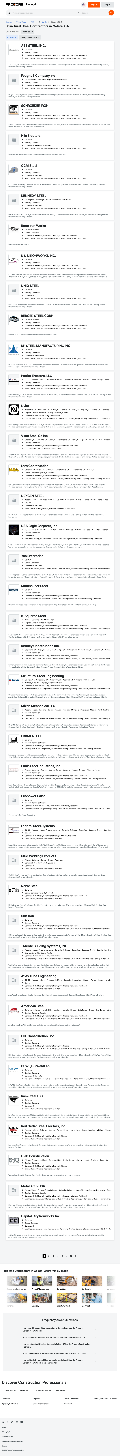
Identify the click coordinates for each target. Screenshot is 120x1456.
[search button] (111, 12)
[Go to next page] (75, 1256)
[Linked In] (3, 1422)
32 (71, 1256)
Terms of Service (7, 1436)
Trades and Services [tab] (43, 1390)
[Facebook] (7, 1422)
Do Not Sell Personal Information (12, 1441)
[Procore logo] (14, 4)
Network (31, 4)
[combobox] (94, 13)
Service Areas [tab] (60, 1390)
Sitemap (4, 1446)
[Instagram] (17, 1422)
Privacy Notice (6, 1432)
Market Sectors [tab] (25, 1390)
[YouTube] (21, 1422)
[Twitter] (12, 1422)
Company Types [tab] (10, 1390)
